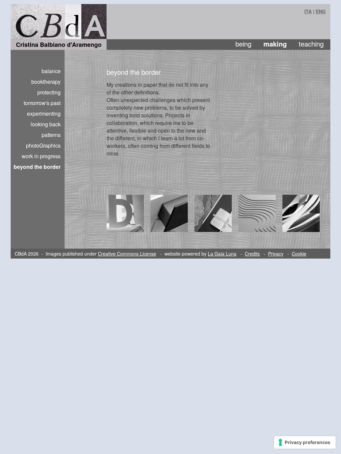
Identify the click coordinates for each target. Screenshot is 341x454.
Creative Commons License (127, 253)
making (275, 44)
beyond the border (37, 166)
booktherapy (46, 81)
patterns (51, 135)
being (243, 44)
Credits (252, 253)
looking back (46, 124)
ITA (308, 11)
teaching (311, 44)
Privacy (275, 253)
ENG (321, 11)
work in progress (41, 156)
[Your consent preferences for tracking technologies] (305, 442)
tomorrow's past (42, 103)
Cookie (299, 253)
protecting (49, 92)
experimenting (44, 113)
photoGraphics (43, 145)
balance (51, 71)
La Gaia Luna (222, 253)
